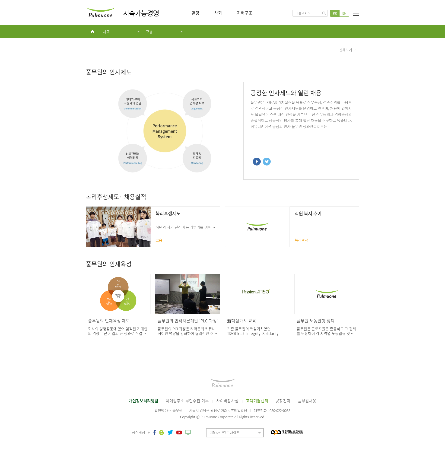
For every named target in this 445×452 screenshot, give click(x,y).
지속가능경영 (141, 13)
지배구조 (245, 13)
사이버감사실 (227, 401)
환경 (195, 13)
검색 (324, 13)
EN (344, 13)
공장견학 (283, 401)
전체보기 (345, 49)
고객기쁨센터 (257, 401)
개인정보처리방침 (143, 401)
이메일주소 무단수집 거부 (187, 401)
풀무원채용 (307, 401)
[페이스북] (257, 161)
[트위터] (266, 161)
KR (335, 13)
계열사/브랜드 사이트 (224, 432)
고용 (149, 31)
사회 (218, 13)
